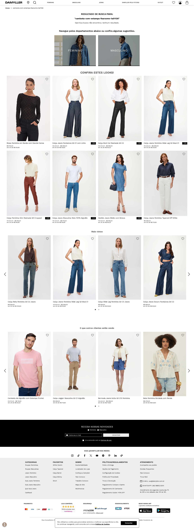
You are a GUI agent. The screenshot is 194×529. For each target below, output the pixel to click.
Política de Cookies (102, 524)
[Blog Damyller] (122, 455)
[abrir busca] (35, 2)
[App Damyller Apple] (145, 510)
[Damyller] (13, 2)
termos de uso (106, 440)
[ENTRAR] (180, 2)
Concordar (129, 523)
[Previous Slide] (5, 274)
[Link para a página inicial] (7, 8)
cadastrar (116, 435)
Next (187, 272)
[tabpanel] (29, 271)
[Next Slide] (189, 274)
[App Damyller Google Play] (163, 510)
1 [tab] (95, 310)
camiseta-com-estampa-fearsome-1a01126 (28, 8)
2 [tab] (99, 310)
